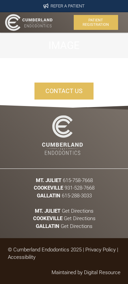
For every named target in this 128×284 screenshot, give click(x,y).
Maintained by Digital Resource (86, 272)
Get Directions (64, 211)
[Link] (29, 22)
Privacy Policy (100, 250)
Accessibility (21, 257)
